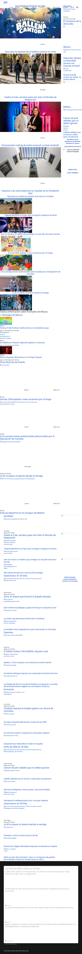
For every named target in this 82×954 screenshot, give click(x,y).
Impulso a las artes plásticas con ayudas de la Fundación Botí (30, 192)
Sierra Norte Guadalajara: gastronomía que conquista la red (30, 607)
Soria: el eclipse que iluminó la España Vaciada (27, 596)
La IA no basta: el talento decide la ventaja (30, 292)
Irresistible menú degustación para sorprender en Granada (30, 629)
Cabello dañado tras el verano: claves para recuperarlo (72, 134)
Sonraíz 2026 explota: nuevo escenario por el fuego (30, 253)
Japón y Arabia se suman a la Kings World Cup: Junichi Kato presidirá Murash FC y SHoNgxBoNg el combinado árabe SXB (40, 925)
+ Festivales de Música (11, 314)
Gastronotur (26, 7)
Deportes (34, 7)
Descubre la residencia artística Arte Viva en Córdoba (30, 196)
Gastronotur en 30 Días (15, 575)
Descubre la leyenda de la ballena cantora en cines (30, 51)
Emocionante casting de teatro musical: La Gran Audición (30, 145)
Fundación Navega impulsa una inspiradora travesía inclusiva (30, 673)
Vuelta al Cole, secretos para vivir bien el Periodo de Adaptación (30, 98)
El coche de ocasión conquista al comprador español (26, 733)
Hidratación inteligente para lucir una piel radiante (26, 800)
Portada (11, 7)
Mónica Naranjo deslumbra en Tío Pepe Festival (21, 357)
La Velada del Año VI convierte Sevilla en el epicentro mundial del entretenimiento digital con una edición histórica (30, 685)
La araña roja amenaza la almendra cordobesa (24, 618)
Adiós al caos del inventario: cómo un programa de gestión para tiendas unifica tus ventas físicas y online (29, 858)
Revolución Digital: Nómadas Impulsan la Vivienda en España (30, 846)
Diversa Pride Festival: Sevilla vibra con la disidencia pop (24, 328)
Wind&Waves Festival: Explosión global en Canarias (22, 342)
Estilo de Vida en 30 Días (16, 746)
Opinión (72, 7)
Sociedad (17, 7)
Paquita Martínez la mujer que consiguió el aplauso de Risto (30, 215)
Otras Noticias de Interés (12, 362)
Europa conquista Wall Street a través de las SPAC (25, 722)
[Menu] (77, 7)
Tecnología (65, 7)
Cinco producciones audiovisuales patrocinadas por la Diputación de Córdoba (30, 272)
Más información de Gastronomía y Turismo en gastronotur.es (23, 578)
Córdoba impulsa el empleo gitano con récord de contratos (28, 709)
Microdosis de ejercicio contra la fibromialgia (23, 572)
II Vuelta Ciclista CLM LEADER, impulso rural (26, 651)
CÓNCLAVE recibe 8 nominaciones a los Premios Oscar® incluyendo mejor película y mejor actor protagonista (37, 872)
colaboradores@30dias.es (11, 944)
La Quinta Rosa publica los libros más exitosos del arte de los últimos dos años (39, 907)
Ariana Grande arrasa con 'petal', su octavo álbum (72, 77)
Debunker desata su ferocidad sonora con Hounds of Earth (72, 62)
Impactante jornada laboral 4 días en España (23, 743)
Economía (42, 7)
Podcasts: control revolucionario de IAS (21, 835)
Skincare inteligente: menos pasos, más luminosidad (27, 789)
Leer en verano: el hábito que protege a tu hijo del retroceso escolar (30, 234)
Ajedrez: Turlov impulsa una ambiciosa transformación (28, 662)
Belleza (67, 106)
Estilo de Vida (56, 7)
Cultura (48, 7)
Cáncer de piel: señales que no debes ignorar (71, 121)
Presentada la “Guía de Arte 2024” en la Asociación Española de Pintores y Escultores (37, 889)
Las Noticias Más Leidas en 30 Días (22, 868)
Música (66, 46)
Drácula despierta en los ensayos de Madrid (22, 512)
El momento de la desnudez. (72, 22)
